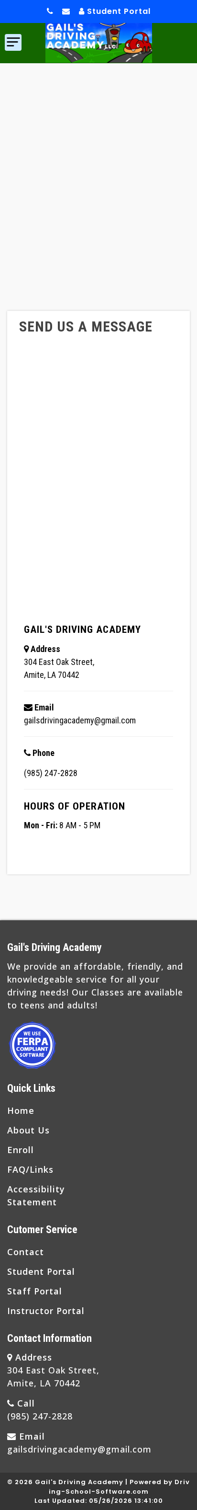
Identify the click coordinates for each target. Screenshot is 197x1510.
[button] (13, 42)
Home (20, 1110)
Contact (25, 1252)
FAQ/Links (30, 1169)
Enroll (20, 1149)
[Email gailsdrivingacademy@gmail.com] (66, 11)
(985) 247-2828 (50, 772)
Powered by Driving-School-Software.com (119, 1486)
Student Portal (118, 11)
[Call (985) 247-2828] (50, 11)
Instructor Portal (46, 1310)
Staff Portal (34, 1291)
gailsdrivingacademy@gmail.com (80, 720)
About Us (28, 1130)
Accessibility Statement (36, 1195)
